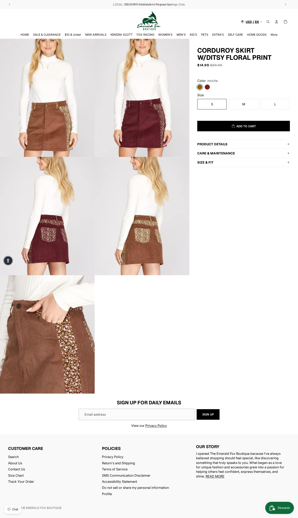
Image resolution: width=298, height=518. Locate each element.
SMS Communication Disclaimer (126, 475)
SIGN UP (208, 414)
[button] (8, 260)
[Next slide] (285, 4)
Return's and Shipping (118, 463)
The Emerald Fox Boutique (40, 507)
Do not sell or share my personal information (135, 488)
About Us (15, 463)
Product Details (212, 144)
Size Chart (16, 475)
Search (13, 457)
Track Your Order (21, 481)
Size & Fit (205, 162)
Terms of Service (115, 469)
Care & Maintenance (216, 153)
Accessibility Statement (119, 481)
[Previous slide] (9, 4)
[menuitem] (274, 34)
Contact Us (16, 469)
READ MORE (215, 476)
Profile (107, 494)
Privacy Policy (156, 426)
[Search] (268, 21)
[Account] (276, 21)
